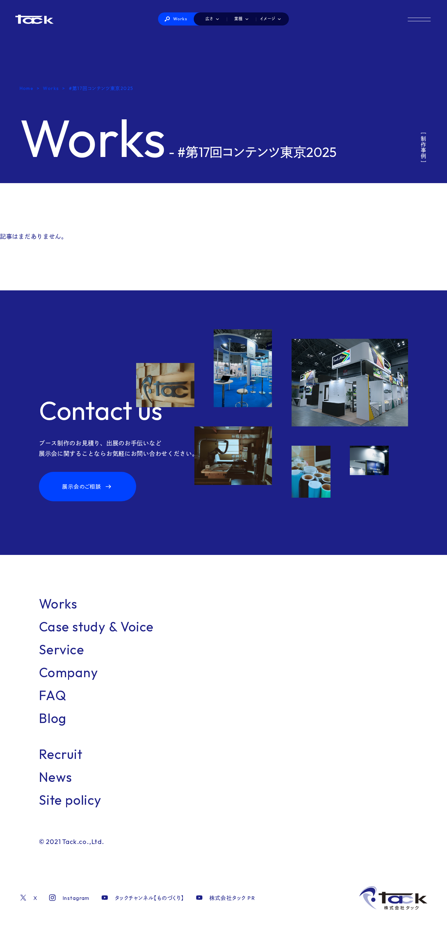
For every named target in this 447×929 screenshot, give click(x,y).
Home (27, 88)
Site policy (70, 800)
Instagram (76, 898)
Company (68, 672)
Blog (53, 718)
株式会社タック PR (232, 898)
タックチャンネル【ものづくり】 (149, 898)
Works (180, 18)
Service (61, 649)
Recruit (60, 754)
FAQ (52, 695)
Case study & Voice (96, 626)
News (55, 777)
